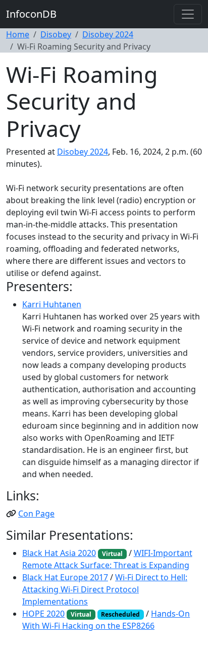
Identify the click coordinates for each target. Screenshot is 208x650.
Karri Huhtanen (51, 304)
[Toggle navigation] (188, 14)
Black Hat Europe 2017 (65, 577)
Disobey (55, 34)
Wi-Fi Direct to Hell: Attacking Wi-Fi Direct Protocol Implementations (104, 589)
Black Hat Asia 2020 (59, 553)
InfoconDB (31, 14)
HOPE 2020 (43, 613)
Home (17, 34)
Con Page (36, 513)
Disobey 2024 (107, 34)
